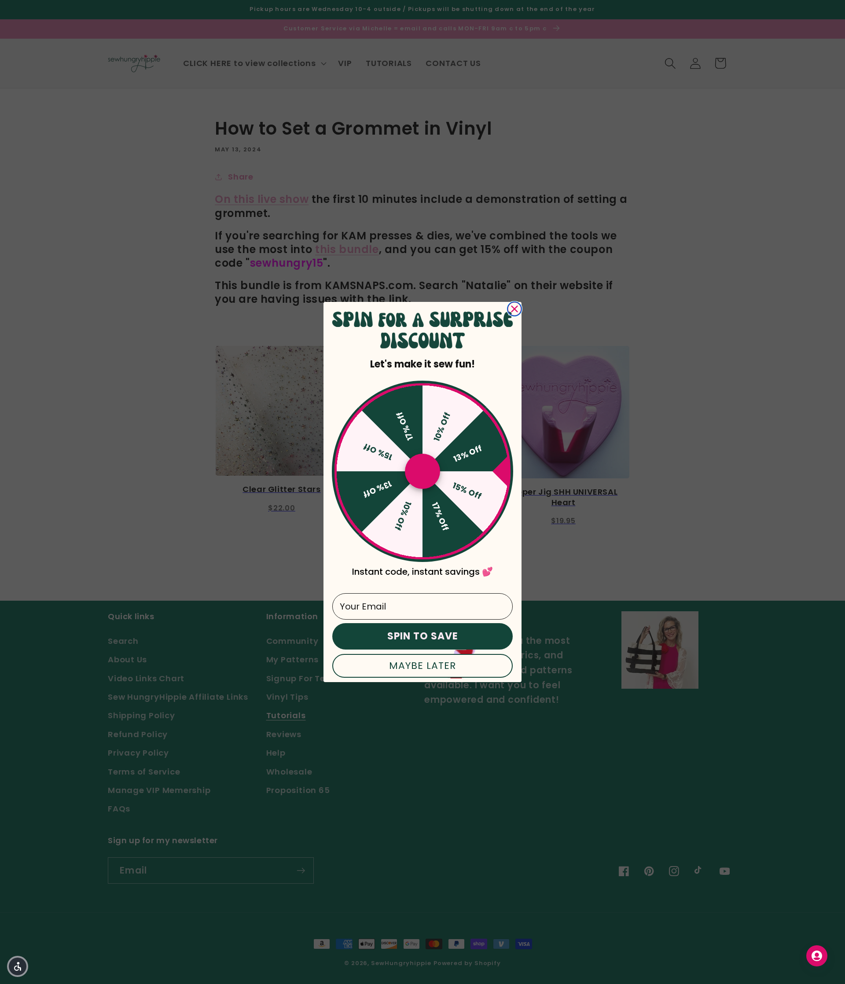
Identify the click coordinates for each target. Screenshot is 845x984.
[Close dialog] (514, 309)
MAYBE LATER (422, 665)
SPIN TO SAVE (422, 636)
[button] (17, 966)
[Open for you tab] (816, 955)
